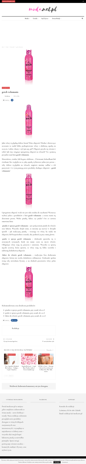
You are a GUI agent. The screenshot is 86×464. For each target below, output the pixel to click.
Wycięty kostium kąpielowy (10, 341)
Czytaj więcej (65, 462)
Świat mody (56, 18)
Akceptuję (57, 462)
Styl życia (44, 18)
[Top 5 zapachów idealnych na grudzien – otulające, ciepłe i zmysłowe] (12, 359)
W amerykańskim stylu (48, 341)
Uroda (35, 18)
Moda (27, 18)
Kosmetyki (5, 88)
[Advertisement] (43, 33)
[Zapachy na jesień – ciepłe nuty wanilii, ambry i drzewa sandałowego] (29, 359)
